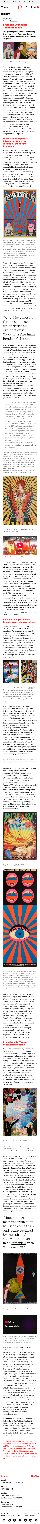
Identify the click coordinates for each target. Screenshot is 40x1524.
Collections (13, 21)
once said (24, 574)
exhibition (21, 338)
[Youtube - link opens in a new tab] (30, 1520)
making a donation (10, 1456)
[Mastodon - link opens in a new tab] (4, 1520)
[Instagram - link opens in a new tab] (14, 1520)
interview (28, 797)
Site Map (35, 1476)
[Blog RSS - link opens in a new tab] (36, 1520)
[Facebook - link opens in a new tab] (20, 1520)
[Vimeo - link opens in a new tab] (25, 1520)
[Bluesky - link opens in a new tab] (9, 1520)
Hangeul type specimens (26, 1448)
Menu (6, 7)
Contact (4, 1476)
